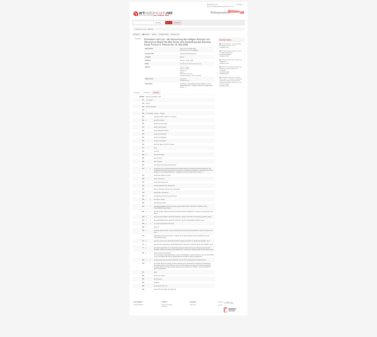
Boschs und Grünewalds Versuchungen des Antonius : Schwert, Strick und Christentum (231, 68)
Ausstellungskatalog (185, 75)
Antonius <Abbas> (185, 67)
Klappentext (183, 79)
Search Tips (193, 304)
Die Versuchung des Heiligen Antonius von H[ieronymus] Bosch (231, 51)
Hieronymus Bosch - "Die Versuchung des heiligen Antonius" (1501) (230, 44)
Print (155, 34)
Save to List (176, 34)
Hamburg (198, 75)
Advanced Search (138, 304)
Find (169, 23)
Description (137, 92)
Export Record (164, 34)
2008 (193, 75)
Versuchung (183, 70)
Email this (146, 34)
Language (239, 4)
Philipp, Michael (184, 48)
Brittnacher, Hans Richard (187, 50)
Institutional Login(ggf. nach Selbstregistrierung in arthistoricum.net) (220, 5)
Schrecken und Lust (140, 29)
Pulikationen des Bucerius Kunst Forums (191, 63)
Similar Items (146, 92)
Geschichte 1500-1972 (186, 73)
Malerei (182, 72)
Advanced (177, 23)
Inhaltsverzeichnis (185, 80)
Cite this (137, 34)
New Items (164, 306)
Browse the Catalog (167, 304)
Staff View (156, 92)
